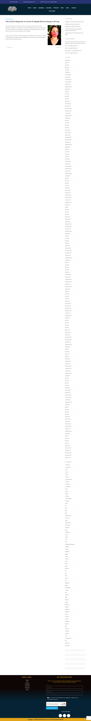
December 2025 (68, 79)
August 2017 (67, 317)
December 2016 (68, 337)
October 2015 (67, 370)
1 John (66, 469)
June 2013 (67, 438)
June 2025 (67, 94)
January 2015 (67, 392)
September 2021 (68, 202)
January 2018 (67, 305)
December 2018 (68, 279)
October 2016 (67, 342)
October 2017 (67, 313)
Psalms (66, 619)
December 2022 (68, 166)
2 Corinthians (67, 486)
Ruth (66, 626)
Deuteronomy (68, 522)
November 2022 (68, 168)
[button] (68, 7)
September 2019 (68, 257)
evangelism (67, 532)
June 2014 (67, 409)
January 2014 (67, 421)
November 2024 (68, 110)
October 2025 (67, 84)
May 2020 (67, 240)
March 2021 (67, 216)
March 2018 (67, 301)
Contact (74, 7)
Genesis (66, 549)
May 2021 (67, 212)
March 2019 (67, 272)
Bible (66, 510)
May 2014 (67, 411)
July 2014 (67, 407)
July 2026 (67, 62)
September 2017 (68, 315)
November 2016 (68, 339)
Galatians (67, 546)
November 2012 (68, 455)
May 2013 (67, 440)
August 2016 (67, 346)
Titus (66, 635)
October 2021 (67, 199)
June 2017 (67, 322)
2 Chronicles (67, 484)
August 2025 (67, 89)
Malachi (66, 594)
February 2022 (68, 190)
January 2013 (67, 450)
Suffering (67, 631)
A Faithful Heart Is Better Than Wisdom (73, 26)
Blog (66, 513)
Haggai (66, 554)
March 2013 (67, 445)
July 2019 (67, 262)
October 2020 (67, 228)
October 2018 (67, 284)
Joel (66, 573)
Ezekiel (66, 537)
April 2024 (67, 127)
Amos (66, 508)
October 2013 (67, 428)
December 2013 (68, 423)
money (66, 602)
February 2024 (68, 132)
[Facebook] (80, 2)
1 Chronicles (67, 464)
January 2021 (67, 221)
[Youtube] (64, 715)
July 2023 (67, 149)
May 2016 (67, 354)
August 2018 (67, 289)
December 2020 (68, 224)
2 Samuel (67, 496)
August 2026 (67, 60)
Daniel (66, 520)
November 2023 (68, 139)
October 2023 (67, 142)
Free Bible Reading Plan (70, 544)
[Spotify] (73, 2)
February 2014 (68, 419)
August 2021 (67, 204)
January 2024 (67, 135)
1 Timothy (67, 481)
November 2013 (68, 426)
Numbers (67, 607)
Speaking (41, 7)
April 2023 (67, 156)
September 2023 (68, 144)
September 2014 (68, 402)
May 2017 (67, 325)
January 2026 (67, 77)
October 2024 (67, 113)
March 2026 (67, 72)
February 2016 (68, 361)
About (35, 7)
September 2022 (68, 173)
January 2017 (67, 334)
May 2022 (67, 183)
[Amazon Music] (76, 2)
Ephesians (67, 527)
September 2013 (68, 431)
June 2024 (67, 122)
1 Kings (66, 472)
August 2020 (67, 233)
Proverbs (67, 616)
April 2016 (67, 356)
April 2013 (67, 443)
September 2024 (68, 115)
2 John (66, 489)
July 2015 (67, 378)
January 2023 (67, 163)
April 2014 (67, 414)
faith (66, 542)
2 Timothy (67, 501)
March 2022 (67, 187)
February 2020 (68, 248)
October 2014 (67, 399)
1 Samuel (67, 476)
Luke (66, 592)
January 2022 (67, 192)
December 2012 (68, 452)
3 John (66, 503)
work (66, 640)
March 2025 (67, 101)
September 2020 (68, 231)
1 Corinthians (67, 467)
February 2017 (68, 332)
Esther (66, 529)
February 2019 (68, 274)
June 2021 (67, 209)
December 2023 (68, 137)
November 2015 (68, 368)
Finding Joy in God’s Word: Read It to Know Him (74, 21)
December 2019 (68, 250)
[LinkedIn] (83, 2)
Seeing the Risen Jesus (73, 45)
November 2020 (68, 226)
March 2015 (67, 387)
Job (65, 570)
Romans (66, 623)
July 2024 (67, 120)
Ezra (66, 539)
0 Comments (9, 47)
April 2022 (67, 185)
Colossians (67, 517)
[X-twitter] (68, 715)
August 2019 (67, 260)
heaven (66, 556)
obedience (67, 609)
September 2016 (68, 344)
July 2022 (67, 178)
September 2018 (68, 286)
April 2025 (67, 98)
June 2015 (67, 380)
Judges (66, 585)
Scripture (67, 628)
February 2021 (68, 219)
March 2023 (67, 159)
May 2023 (67, 154)
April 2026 (67, 69)
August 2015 (67, 375)
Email (47, 689)
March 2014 (67, 416)
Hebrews (67, 558)
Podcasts (56, 7)
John (66, 575)
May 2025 (67, 96)
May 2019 (67, 267)
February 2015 (68, 390)
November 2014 (68, 397)
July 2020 (67, 236)
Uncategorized (68, 638)
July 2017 (67, 320)
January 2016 (67, 363)
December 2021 (68, 195)
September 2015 (68, 373)
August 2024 (67, 118)
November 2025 (68, 82)
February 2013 (68, 448)
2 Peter (66, 493)
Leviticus (67, 590)
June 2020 (67, 238)
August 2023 (67, 147)
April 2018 (67, 298)
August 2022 (67, 175)
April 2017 (67, 327)
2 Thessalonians (68, 498)
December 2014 (68, 395)
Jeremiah (67, 568)
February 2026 (68, 74)
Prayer (66, 614)
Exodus (66, 534)
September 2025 (68, 86)
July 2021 (67, 207)
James (66, 566)
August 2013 (67, 433)
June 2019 (67, 265)
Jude (66, 580)
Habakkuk (67, 551)
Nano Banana (68, 50)
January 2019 (67, 277)
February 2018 (68, 303)
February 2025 (68, 103)
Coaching (48, 7)
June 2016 (67, 351)
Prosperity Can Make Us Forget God (72, 24)
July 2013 (67, 435)
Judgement (67, 582)
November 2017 (68, 310)
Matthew (67, 599)
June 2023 (67, 151)
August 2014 (67, 404)
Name (48, 685)
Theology (67, 633)
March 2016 (67, 358)
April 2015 (67, 385)
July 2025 (67, 91)
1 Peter (66, 474)
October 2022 (67, 171)
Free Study (52, 11)
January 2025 (67, 106)
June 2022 (67, 180)
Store (62, 7)
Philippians (67, 611)
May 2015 (67, 383)
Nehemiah (67, 604)
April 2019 (67, 269)
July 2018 (67, 291)
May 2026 (67, 67)
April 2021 (67, 214)
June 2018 (67, 293)
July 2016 (67, 349)
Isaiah (66, 563)
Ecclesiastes (67, 525)
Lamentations (68, 587)
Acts (66, 505)
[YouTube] (78, 2)
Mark (66, 597)
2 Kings (66, 491)
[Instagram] (75, 2)
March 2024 (67, 130)
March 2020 (67, 245)
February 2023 (68, 161)
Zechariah (67, 643)
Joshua (66, 578)
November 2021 (68, 197)
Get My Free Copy (52, 708)
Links (67, 7)
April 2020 (67, 243)
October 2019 (67, 255)
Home (29, 7)
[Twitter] (82, 2)
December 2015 (68, 366)
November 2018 (68, 281)
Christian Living (10, 19)
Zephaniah (67, 645)
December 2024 (68, 108)
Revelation (67, 621)
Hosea (66, 561)
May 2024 (67, 125)
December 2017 (68, 308)
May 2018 (67, 296)
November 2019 (68, 253)
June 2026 (67, 65)
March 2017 (67, 330)
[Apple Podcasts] (71, 2)
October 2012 (67, 457)
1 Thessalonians (68, 479)
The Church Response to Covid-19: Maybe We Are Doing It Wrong (32, 21)
